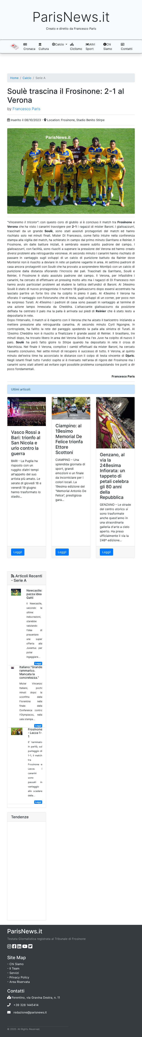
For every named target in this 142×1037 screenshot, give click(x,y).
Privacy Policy (19, 977)
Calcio (27, 78)
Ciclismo (76, 49)
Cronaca (29, 49)
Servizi (14, 973)
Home (14, 78)
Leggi (38, 663)
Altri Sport (90, 46)
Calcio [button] (60, 44)
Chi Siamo (107, 46)
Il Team (14, 968)
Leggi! (17, 552)
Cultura (44, 49)
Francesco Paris (26, 109)
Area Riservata (19, 982)
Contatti (126, 49)
